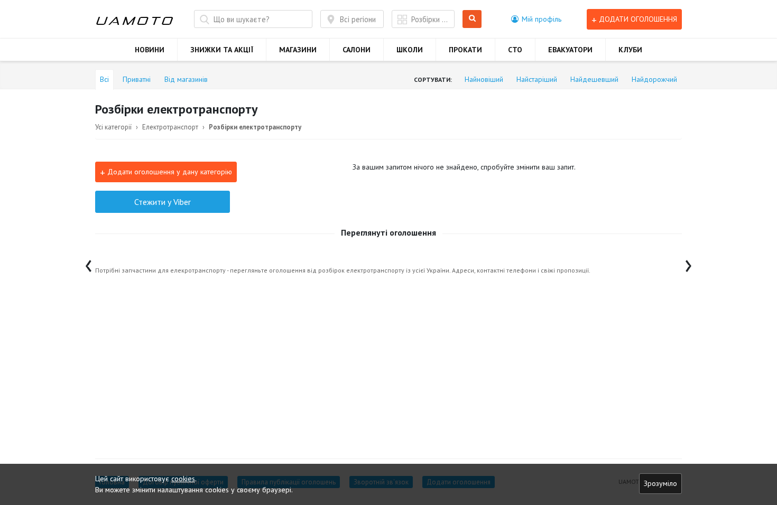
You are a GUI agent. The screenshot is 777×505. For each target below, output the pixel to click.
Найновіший (484, 79)
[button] (536, 19)
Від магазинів (186, 79)
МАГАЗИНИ (298, 49)
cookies (183, 478)
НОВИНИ (149, 49)
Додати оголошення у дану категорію (166, 172)
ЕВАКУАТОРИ (570, 49)
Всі (104, 79)
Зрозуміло (660, 483)
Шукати (474, 19)
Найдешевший (594, 79)
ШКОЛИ (409, 49)
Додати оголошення (634, 19)
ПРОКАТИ (465, 49)
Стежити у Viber (162, 202)
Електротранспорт (170, 127)
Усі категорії (113, 127)
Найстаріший (536, 79)
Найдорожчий (654, 79)
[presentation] (88, 263)
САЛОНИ (357, 49)
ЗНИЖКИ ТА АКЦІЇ (221, 49)
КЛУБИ (630, 49)
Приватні (137, 79)
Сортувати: (433, 79)
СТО (515, 49)
